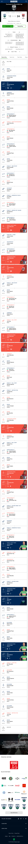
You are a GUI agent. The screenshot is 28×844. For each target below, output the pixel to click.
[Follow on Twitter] (23, 818)
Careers (6, 836)
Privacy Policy (16, 833)
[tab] (4, 57)
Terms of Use (11, 833)
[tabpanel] (14, 396)
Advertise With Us (20, 836)
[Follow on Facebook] (20, 818)
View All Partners (14, 812)
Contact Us (13, 836)
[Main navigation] (2, 1)
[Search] (26, 1)
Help (9, 836)
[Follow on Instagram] (25, 818)
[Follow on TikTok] (18, 818)
